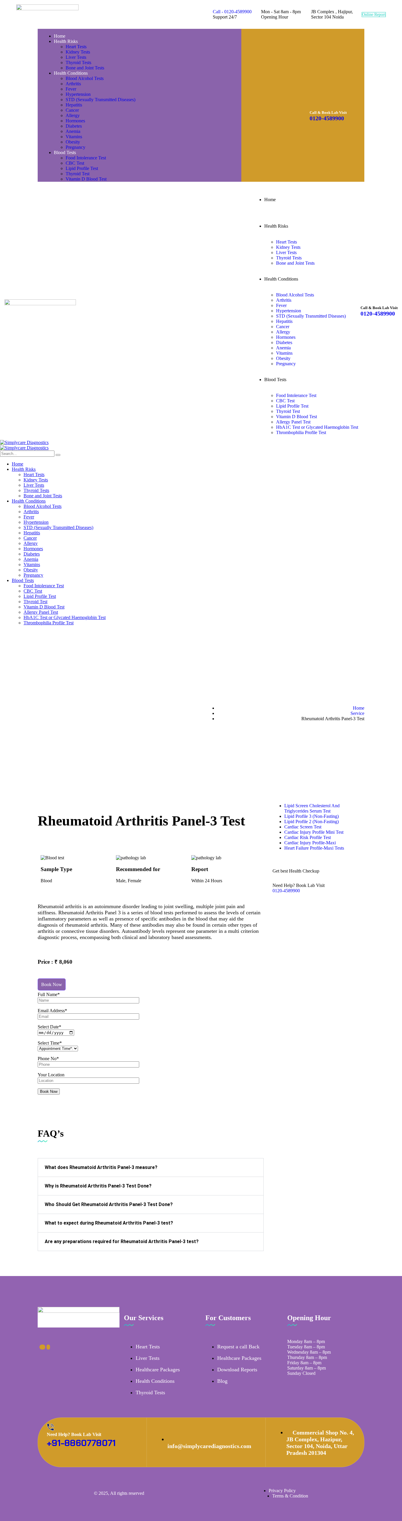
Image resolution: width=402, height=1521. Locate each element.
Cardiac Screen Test (302, 826)
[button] (150, 1167)
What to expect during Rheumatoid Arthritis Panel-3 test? (109, 1223)
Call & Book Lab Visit (328, 112)
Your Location (51, 1074)
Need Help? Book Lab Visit (299, 885)
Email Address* (52, 1010)
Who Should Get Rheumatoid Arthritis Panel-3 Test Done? (109, 1204)
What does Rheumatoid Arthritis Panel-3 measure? (101, 1167)
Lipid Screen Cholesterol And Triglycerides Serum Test (312, 808)
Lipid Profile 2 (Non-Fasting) (311, 821)
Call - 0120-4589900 (232, 11)
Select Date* (49, 1026)
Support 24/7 (225, 16)
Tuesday (295, 1346)
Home (358, 708)
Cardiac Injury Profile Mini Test (313, 832)
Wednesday (298, 1352)
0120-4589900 (327, 118)
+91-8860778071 (81, 1443)
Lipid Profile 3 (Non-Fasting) (311, 816)
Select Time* (50, 1042)
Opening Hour (274, 16)
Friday (293, 1362)
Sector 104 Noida (327, 16)
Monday (295, 1341)
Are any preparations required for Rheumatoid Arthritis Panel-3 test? (122, 1241)
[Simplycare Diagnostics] (24, 442)
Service (357, 713)
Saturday (295, 1367)
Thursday (296, 1357)
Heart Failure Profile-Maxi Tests (314, 847)
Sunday (294, 1373)
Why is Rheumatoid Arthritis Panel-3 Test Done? (98, 1186)
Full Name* (49, 994)
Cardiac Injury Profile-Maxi (310, 842)
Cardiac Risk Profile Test (307, 837)
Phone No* (48, 1058)
